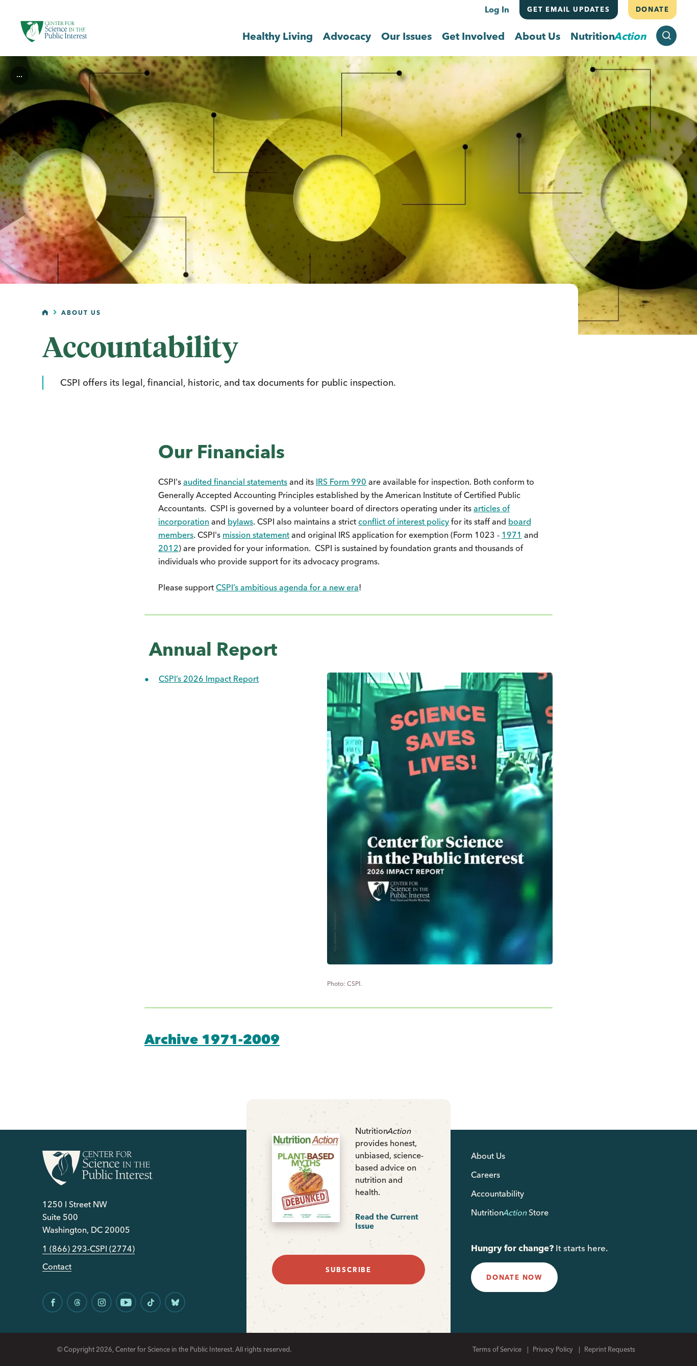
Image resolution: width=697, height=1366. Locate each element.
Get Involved (473, 36)
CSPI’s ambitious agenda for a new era (287, 587)
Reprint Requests (609, 1349)
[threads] (77, 1302)
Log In (497, 9)
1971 (512, 535)
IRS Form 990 (341, 482)
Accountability (497, 1193)
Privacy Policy (553, 1349)
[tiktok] (150, 1302)
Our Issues (406, 36)
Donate (652, 9)
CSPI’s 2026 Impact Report (209, 679)
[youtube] (126, 1302)
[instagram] (101, 1302)
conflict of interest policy (403, 521)
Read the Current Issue (386, 1221)
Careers (485, 1175)
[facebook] (52, 1302)
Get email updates (568, 9)
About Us (537, 36)
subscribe (348, 1269)
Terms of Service (496, 1349)
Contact (56, 1267)
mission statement (255, 535)
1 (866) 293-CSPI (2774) (88, 1249)
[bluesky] (175, 1302)
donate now (514, 1277)
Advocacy (347, 36)
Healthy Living (277, 36)
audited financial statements (235, 482)
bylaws (240, 521)
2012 (168, 548)
